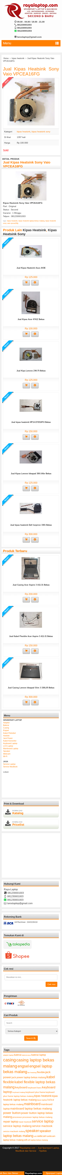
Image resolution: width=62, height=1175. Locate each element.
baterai (17, 1055)
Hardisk (6, 736)
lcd (49, 1099)
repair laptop (10, 1121)
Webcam (6, 754)
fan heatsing (32, 1072)
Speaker (6, 751)
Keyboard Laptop (10, 743)
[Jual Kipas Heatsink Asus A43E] (31, 251)
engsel (23, 1066)
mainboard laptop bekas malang (31, 1108)
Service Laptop (9, 764)
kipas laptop (42, 1100)
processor (17, 1117)
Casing (6, 728)
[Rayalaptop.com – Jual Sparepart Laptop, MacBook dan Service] (31, 11)
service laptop (43, 1121)
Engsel (6, 730)
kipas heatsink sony (41, 131)
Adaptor (6, 723)
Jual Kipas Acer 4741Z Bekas (31, 319)
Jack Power (8, 738)
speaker (32, 1131)
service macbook (42, 1126)
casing (9, 1059)
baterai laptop (38, 1054)
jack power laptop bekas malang (29, 1077)
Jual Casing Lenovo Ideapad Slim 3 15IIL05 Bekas (31, 688)
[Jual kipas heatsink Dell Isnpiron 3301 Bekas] (31, 508)
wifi (25, 1140)
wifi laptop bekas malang (38, 1140)
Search (30, 1038)
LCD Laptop (8, 746)
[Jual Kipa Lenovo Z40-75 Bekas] (31, 354)
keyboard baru (35, 1088)
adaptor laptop (8, 1055)
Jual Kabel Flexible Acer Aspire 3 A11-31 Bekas (31, 636)
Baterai (6, 725)
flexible (41, 1072)
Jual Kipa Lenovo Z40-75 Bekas (31, 371)
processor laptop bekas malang (37, 1117)
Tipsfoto (43, 1151)
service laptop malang (17, 1126)
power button (12, 1113)
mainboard (32, 1104)
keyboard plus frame (35, 1092)
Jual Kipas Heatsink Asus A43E (31, 268)
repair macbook (25, 1122)
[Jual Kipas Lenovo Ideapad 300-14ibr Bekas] (31, 457)
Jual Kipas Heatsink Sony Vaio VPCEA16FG (31, 71)
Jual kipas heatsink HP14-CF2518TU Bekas (31, 422)
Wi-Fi (5, 756)
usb (35, 1136)
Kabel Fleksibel (9, 733)
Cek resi (51, 984)
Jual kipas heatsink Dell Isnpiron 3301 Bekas (31, 525)
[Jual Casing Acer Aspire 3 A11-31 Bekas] (31, 568)
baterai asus (26, 1055)
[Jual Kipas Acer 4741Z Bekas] (31, 302)
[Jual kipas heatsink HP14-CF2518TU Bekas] (31, 405)
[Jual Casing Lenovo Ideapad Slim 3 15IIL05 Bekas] (31, 671)
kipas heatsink (18, 58)
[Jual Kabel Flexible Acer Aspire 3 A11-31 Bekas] (31, 619)
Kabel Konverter (9, 741)
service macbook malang (14, 1131)
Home (6, 58)
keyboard (21, 1087)
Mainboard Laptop (10, 748)
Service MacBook (10, 767)
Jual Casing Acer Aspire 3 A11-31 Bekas (31, 585)
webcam (41, 1136)
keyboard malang (18, 1092)
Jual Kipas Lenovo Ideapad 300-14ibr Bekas (31, 473)
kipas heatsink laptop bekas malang (32, 221)
